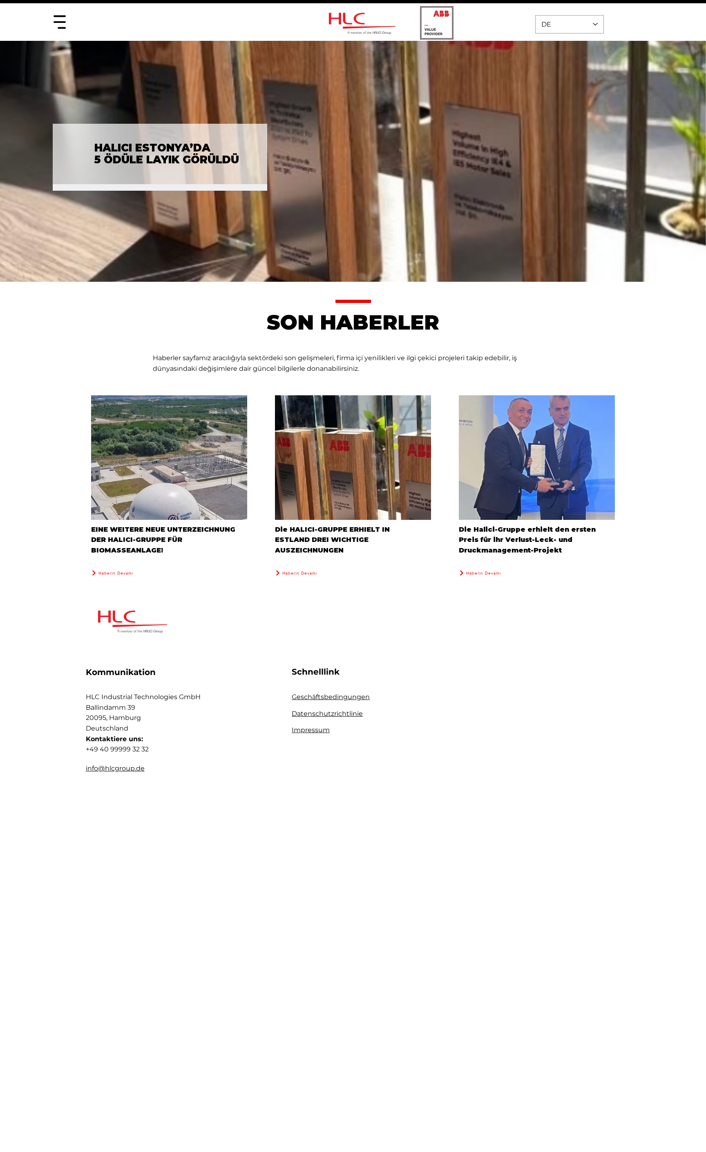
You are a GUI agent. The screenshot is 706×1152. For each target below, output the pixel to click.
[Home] (59, 21)
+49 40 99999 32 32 (117, 749)
